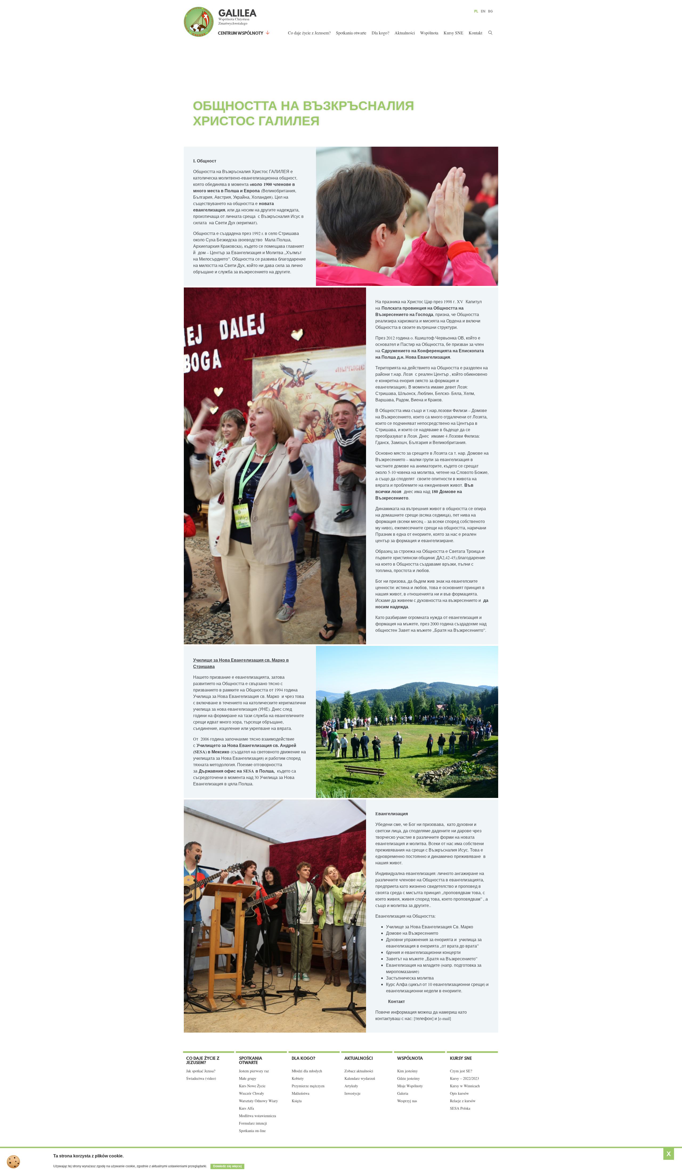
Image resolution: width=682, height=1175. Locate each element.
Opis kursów (459, 1093)
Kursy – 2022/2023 (464, 1078)
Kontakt (475, 32)
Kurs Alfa (246, 1108)
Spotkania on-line (252, 1131)
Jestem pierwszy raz (254, 1071)
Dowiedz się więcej (227, 1166)
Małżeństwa (300, 1093)
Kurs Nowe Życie (252, 1086)
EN (483, 11)
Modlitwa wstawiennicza (257, 1116)
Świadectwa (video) (201, 1078)
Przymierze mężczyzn (308, 1086)
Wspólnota (429, 32)
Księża (297, 1101)
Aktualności (405, 32)
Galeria (402, 1093)
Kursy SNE (453, 32)
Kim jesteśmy (407, 1071)
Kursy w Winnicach (465, 1086)
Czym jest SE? (461, 1071)
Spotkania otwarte (351, 32)
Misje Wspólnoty (410, 1086)
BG (490, 11)
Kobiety (298, 1078)
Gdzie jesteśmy (408, 1078)
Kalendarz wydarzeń (359, 1078)
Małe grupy (247, 1078)
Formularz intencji (253, 1123)
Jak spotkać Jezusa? (200, 1071)
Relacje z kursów (463, 1101)
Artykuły (351, 1086)
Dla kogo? (380, 32)
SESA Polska (460, 1108)
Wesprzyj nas (407, 1101)
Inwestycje (352, 1093)
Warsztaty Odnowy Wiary (258, 1101)
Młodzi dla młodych (307, 1071)
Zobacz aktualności (358, 1071)
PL (476, 11)
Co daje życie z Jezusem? (309, 32)
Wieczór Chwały (251, 1093)
